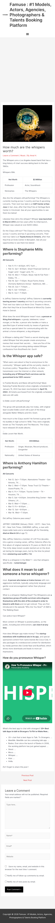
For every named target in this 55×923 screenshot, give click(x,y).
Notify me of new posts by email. (21, 882)
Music (22, 155)
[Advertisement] (27, 66)
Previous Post (28, 776)
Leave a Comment (11, 155)
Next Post (27, 780)
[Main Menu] (27, 34)
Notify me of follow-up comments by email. (25, 876)
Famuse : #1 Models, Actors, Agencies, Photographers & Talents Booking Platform (30, 15)
